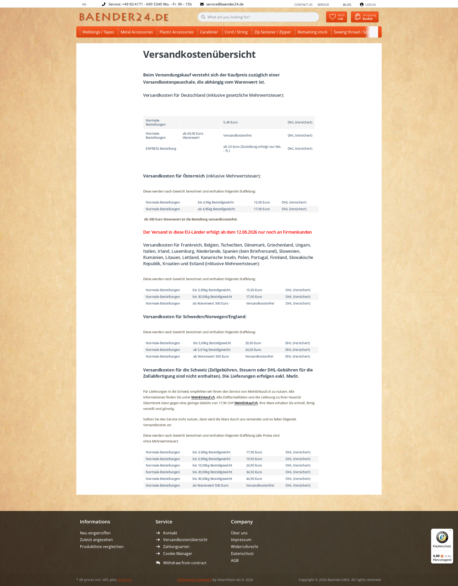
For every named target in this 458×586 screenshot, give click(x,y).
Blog (347, 4)
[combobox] (258, 17)
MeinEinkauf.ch (203, 397)
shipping (125, 580)
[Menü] (450, 531)
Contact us (303, 4)
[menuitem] (99, 32)
